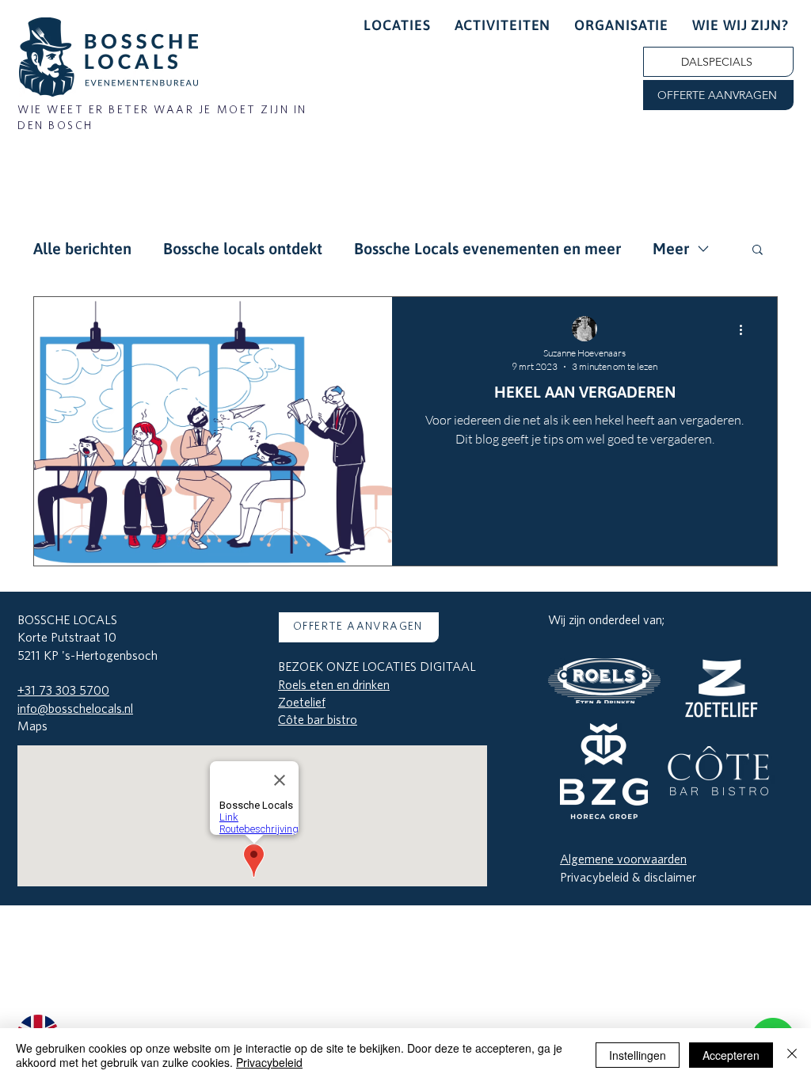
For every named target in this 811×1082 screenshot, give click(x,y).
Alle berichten (82, 248)
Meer (671, 248)
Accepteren (731, 1055)
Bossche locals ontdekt (242, 248)
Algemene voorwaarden (623, 859)
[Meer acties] (746, 329)
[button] (718, 95)
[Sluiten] (791, 1055)
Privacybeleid (269, 1062)
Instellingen (637, 1055)
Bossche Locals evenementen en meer (487, 248)
